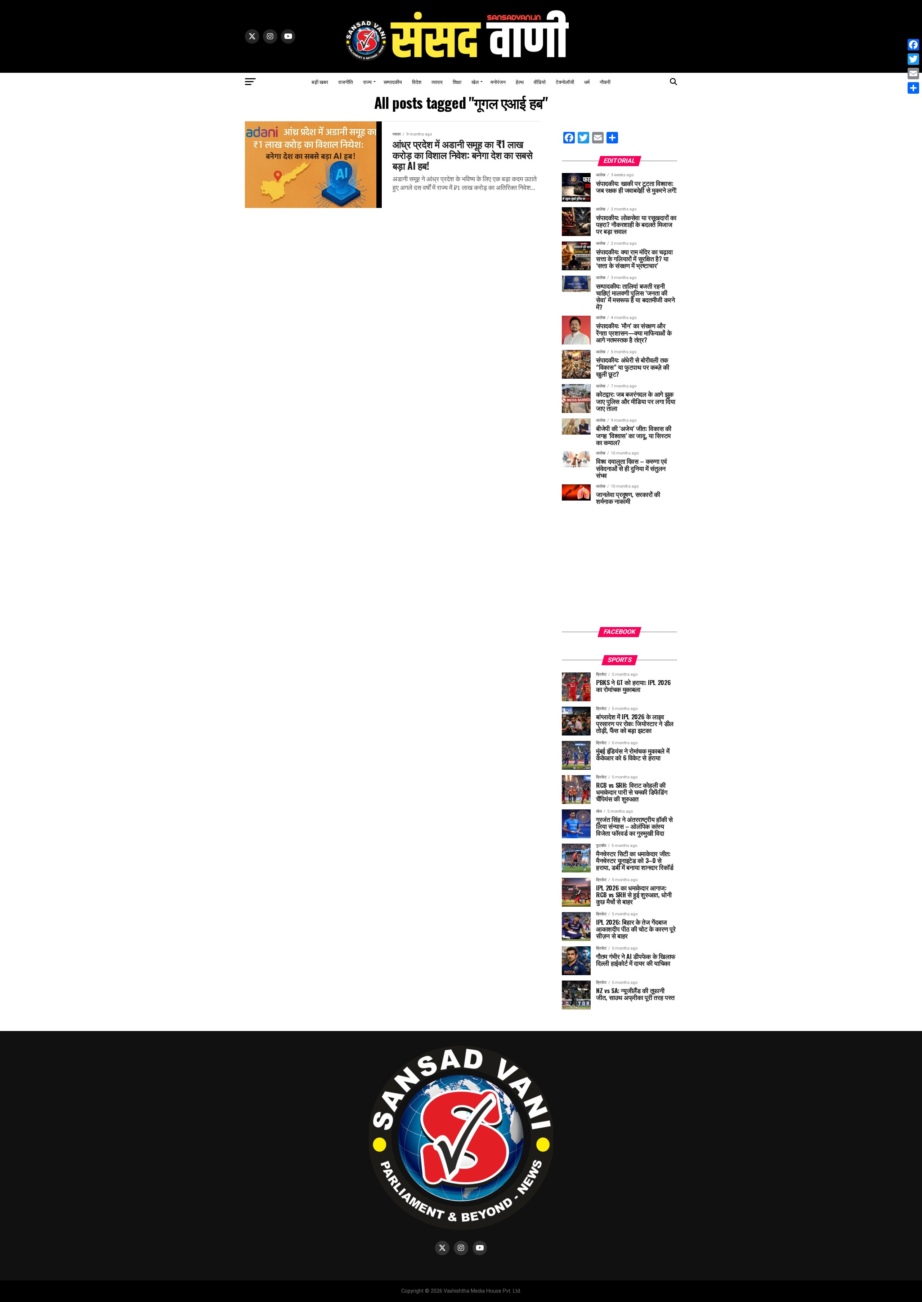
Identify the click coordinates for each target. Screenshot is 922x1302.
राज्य (367, 81)
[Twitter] (913, 59)
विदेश (416, 81)
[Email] (913, 73)
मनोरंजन (498, 81)
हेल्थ (520, 81)
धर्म (587, 81)
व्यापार (437, 81)
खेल (475, 81)
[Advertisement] (619, 571)
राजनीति (345, 81)
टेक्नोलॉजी (565, 81)
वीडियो (540, 81)
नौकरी (605, 81)
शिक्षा (457, 81)
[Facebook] (913, 44)
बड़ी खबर (320, 81)
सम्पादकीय (393, 81)
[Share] (913, 88)
